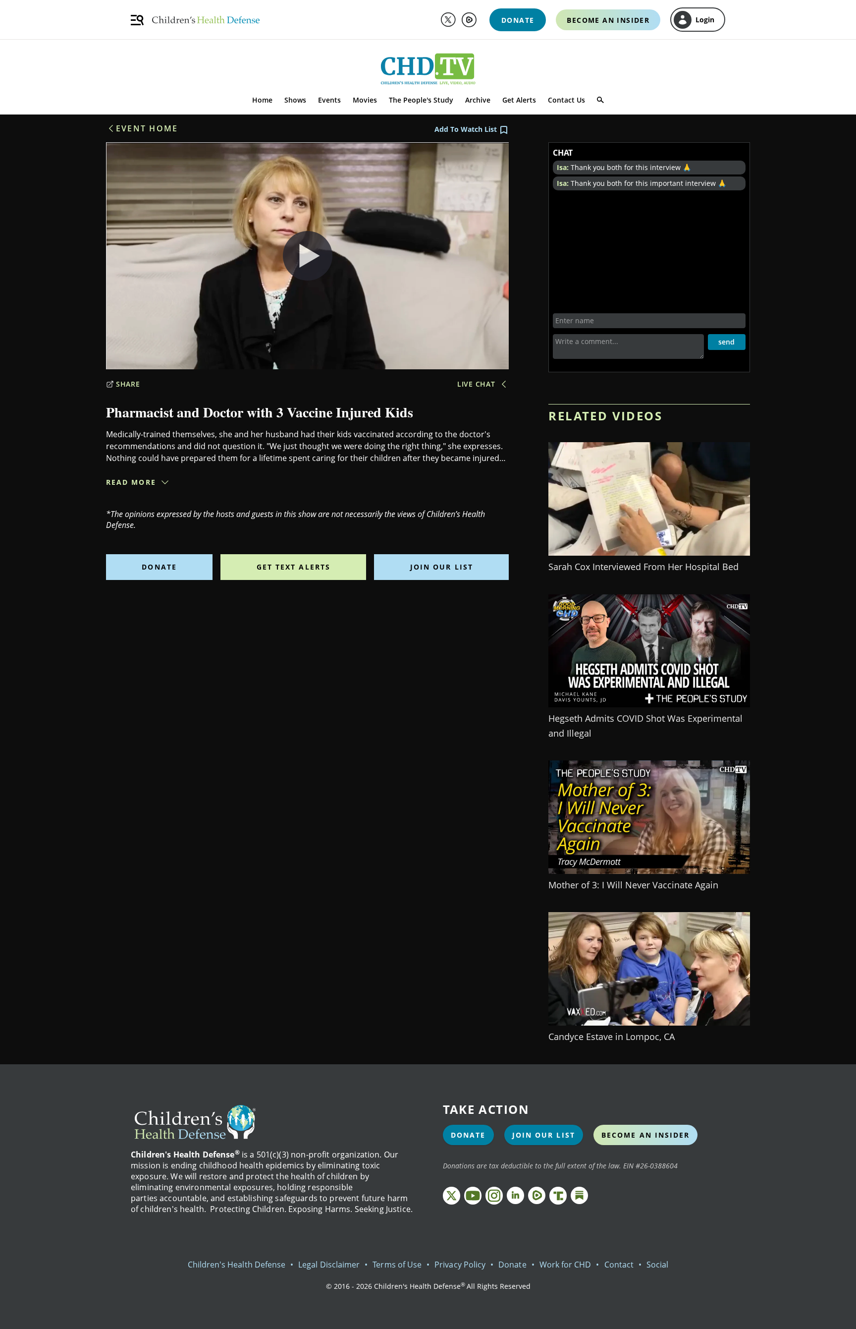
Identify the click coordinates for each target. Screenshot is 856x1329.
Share (128, 384)
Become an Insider (645, 1135)
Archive (477, 100)
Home (262, 100)
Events (329, 100)
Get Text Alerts (294, 567)
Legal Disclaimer (329, 1264)
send (726, 342)
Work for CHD (565, 1264)
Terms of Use (397, 1264)
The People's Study (421, 100)
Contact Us (566, 100)
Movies (365, 100)
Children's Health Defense (237, 1264)
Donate (159, 567)
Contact (619, 1264)
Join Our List (441, 567)
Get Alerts (519, 100)
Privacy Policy (459, 1264)
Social (657, 1264)
